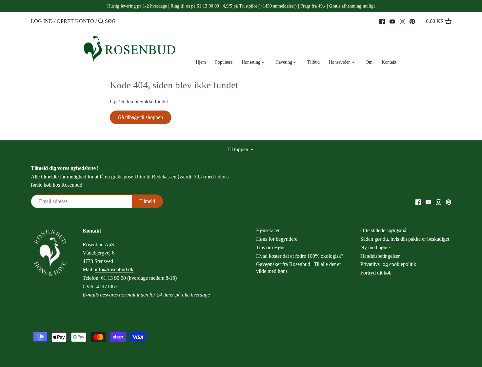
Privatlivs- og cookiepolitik (388, 264)
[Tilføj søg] (101, 22)
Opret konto (75, 21)
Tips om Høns (270, 247)
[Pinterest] (412, 21)
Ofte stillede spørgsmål (384, 230)
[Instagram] (402, 21)
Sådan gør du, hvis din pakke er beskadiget (404, 239)
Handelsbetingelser (380, 256)
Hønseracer (268, 230)
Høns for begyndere (276, 239)
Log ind (42, 21)
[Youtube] (392, 21)
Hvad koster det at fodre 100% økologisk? (299, 256)
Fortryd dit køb (376, 272)
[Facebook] (382, 21)
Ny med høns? (375, 247)
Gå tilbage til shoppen (140, 117)
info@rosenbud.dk (114, 269)
